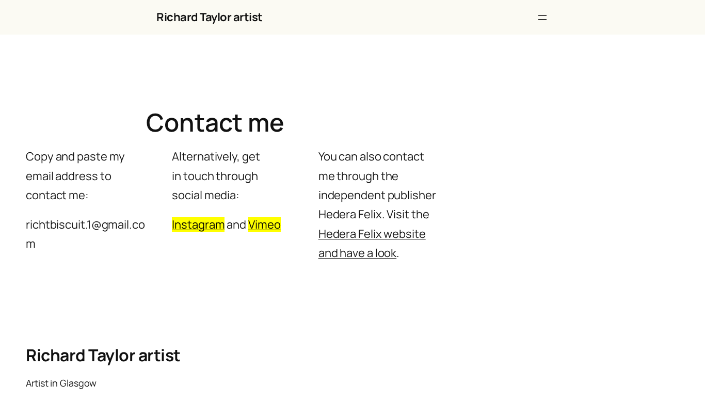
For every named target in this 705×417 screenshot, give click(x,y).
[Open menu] (542, 17)
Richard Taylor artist (209, 17)
